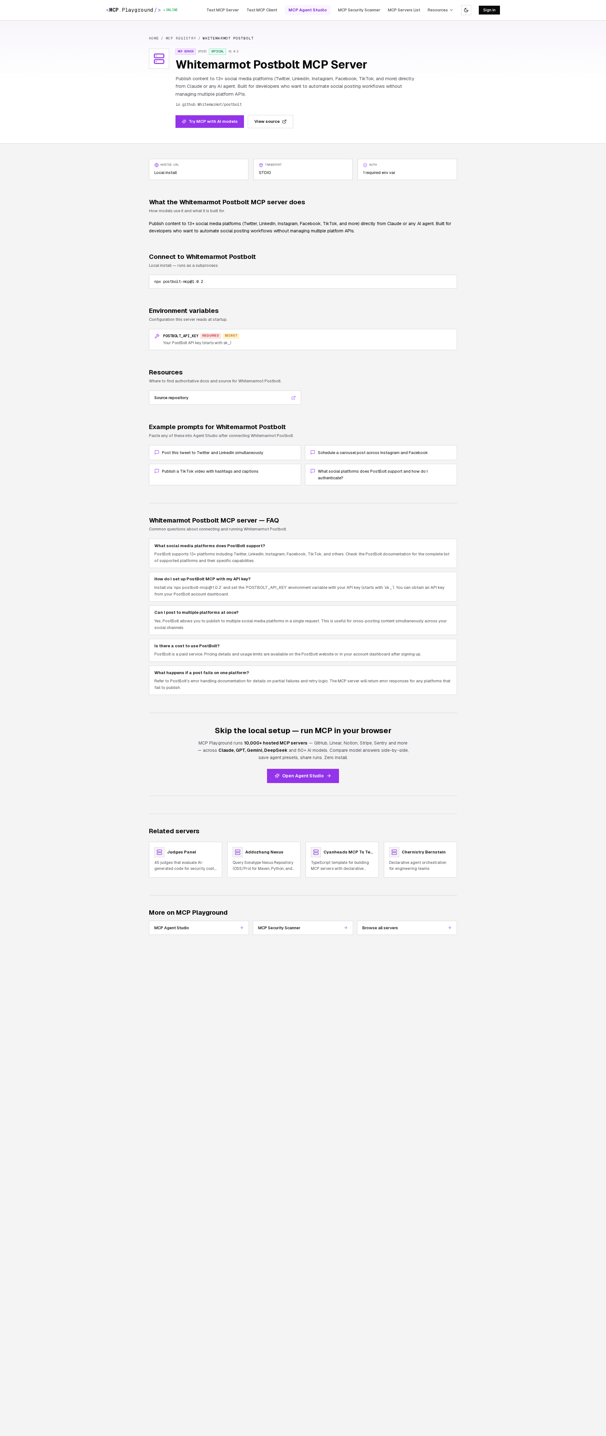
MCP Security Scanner (359, 10)
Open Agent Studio (303, 776)
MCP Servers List (404, 10)
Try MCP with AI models (213, 121)
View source (267, 121)
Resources (438, 10)
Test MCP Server (222, 10)
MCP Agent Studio (307, 10)
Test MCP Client (262, 10)
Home (154, 38)
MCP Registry (181, 38)
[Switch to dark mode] (466, 10)
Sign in (489, 10)
